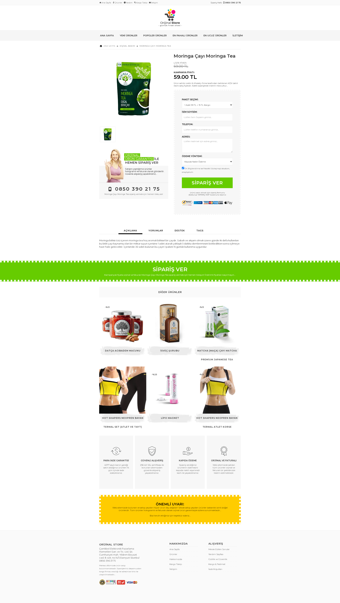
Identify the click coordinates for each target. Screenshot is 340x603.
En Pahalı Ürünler (185, 35)
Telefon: (187, 124)
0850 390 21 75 (107, 560)
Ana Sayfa (106, 2)
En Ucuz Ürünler (214, 35)
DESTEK (180, 230)
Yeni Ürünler (128, 35)
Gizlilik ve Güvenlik (217, 559)
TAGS (199, 230)
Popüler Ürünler (155, 35)
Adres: (186, 136)
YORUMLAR (156, 230)
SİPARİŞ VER (207, 183)
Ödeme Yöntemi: (192, 156)
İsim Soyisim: (189, 112)
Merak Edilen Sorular (219, 549)
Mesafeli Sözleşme (211, 168)
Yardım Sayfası (215, 554)
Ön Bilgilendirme (192, 168)
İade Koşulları (215, 569)
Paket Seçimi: (190, 99)
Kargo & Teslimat (216, 564)
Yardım (129, 2)
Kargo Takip (141, 2)
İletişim (154, 2)
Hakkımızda (175, 559)
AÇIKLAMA (130, 230)
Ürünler (118, 2)
